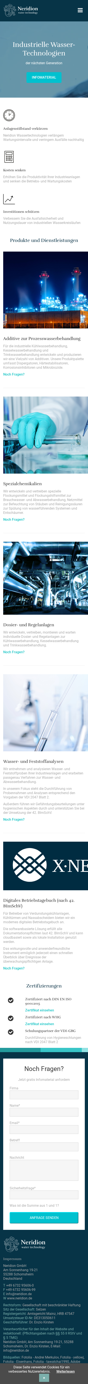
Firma (14, 1088)
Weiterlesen (65, 1371)
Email (15, 1123)
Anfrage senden (44, 1218)
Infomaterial (44, 77)
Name (15, 1106)
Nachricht (17, 1158)
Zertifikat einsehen (39, 1010)
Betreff (15, 1140)
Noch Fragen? (14, 374)
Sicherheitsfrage (23, 1188)
